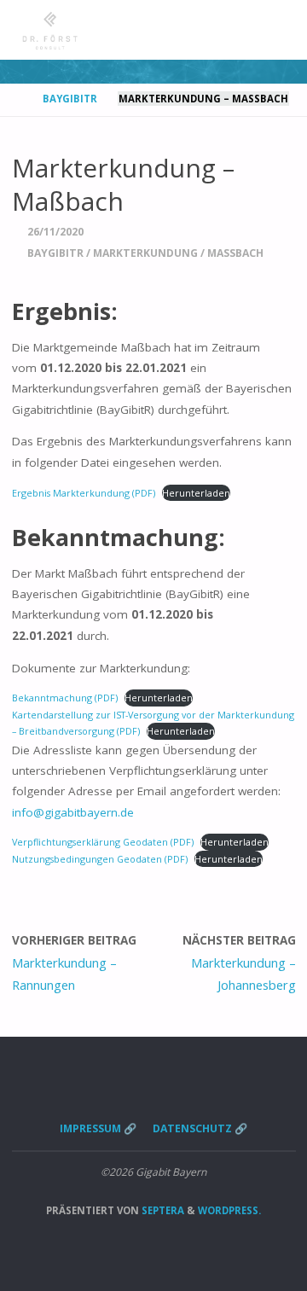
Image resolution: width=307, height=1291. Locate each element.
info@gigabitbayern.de (73, 812)
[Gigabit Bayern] (50, 30)
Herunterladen (196, 492)
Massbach (235, 253)
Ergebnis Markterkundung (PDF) (83, 492)
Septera (161, 1210)
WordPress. (229, 1210)
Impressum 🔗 (98, 1128)
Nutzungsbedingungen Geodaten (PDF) (100, 858)
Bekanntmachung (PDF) (65, 697)
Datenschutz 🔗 (200, 1128)
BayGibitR (70, 98)
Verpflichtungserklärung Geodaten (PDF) (103, 841)
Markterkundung (145, 253)
